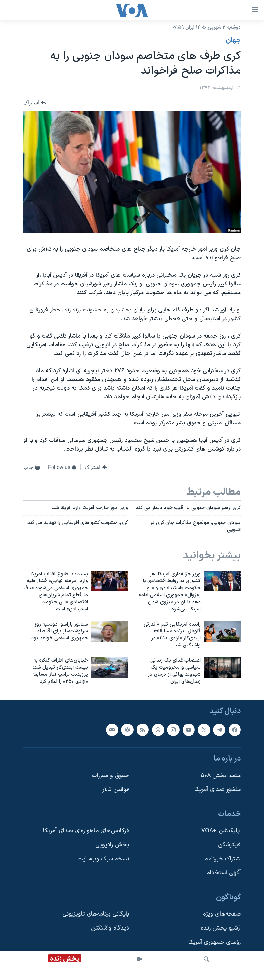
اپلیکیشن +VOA (221, 831)
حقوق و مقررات (110, 775)
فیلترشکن (229, 845)
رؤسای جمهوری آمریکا (214, 942)
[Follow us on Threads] (158, 730)
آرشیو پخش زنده (221, 928)
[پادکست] (127, 730)
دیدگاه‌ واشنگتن (110, 928)
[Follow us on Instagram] (173, 730)
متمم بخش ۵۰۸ (221, 775)
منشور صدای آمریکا (217, 790)
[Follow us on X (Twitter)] (204, 730)
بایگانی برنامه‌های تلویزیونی (95, 914)
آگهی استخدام (223, 873)
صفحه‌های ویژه (222, 914)
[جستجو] (206, 959)
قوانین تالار (115, 790)
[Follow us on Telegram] (219, 730)
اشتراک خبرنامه (223, 859)
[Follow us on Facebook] (235, 730)
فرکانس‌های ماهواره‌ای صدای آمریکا (86, 831)
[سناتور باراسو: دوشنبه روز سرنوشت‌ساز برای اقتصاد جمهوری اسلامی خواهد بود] (109, 631)
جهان (233, 40)
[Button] (35, 102)
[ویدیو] (139, 959)
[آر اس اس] (143, 730)
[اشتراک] (112, 730)
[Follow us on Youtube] (189, 730)
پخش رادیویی (112, 845)
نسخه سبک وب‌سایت (103, 859)
